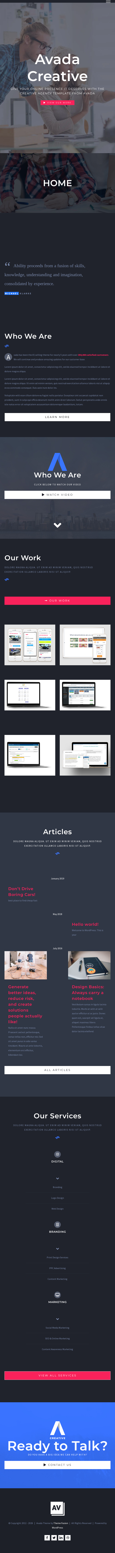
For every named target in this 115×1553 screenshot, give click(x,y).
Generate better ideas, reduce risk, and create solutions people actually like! (25, 1004)
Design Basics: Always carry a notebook (88, 992)
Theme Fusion (60, 1523)
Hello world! (85, 924)
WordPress (57, 1527)
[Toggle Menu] (108, 1)
